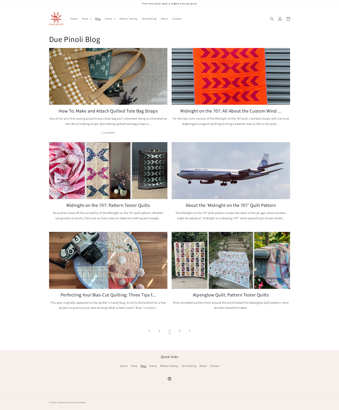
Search (124, 366)
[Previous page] (149, 331)
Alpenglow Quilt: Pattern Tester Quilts (231, 295)
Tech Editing (188, 366)
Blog (143, 366)
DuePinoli (61, 402)
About (203, 366)
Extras (153, 366)
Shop (134, 366)
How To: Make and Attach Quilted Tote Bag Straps (108, 111)
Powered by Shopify (76, 402)
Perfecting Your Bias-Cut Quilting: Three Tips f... (108, 295)
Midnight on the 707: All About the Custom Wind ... (230, 111)
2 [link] (169, 331)
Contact (214, 366)
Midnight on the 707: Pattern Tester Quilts (108, 205)
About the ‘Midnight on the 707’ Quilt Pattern (231, 205)
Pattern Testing (169, 366)
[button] (86, 19)
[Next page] (189, 331)
